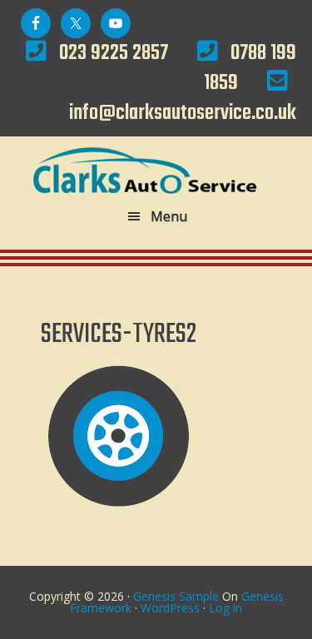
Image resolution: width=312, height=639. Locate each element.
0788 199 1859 (250, 68)
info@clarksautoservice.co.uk (182, 113)
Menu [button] (169, 216)
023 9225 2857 (113, 53)
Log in (225, 608)
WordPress (170, 608)
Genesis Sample (176, 596)
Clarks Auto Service (156, 170)
